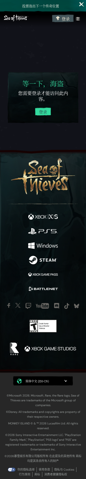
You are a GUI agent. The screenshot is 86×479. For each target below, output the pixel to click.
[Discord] (56, 306)
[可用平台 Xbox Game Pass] (43, 275)
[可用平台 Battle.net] (43, 289)
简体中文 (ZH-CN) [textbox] (37, 381)
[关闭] (81, 4)
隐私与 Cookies (64, 470)
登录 (66, 19)
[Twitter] (18, 305)
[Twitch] (28, 306)
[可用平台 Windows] (43, 246)
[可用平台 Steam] (43, 260)
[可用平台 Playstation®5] (43, 232)
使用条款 (44, 470)
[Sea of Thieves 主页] (27, 18)
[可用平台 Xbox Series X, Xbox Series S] (43, 217)
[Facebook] (9, 305)
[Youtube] (42, 306)
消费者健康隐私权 (55, 474)
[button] (43, 380)
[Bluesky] (77, 306)
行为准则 (24, 474)
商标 (37, 474)
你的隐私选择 (26, 470)
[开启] (77, 18)
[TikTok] (67, 306)
